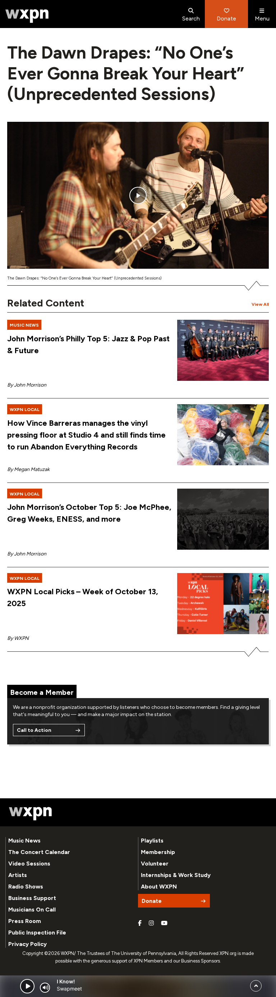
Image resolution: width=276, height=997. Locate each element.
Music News (24, 840)
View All (260, 304)
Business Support (32, 898)
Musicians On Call (32, 909)
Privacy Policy (27, 944)
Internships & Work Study (176, 875)
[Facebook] (140, 923)
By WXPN (18, 638)
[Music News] (223, 350)
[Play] (27, 986)
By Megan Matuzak (28, 469)
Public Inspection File (37, 932)
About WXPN (159, 886)
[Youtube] (164, 923)
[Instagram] (151, 923)
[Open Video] (138, 195)
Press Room (24, 921)
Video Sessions (29, 863)
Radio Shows (25, 886)
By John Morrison (26, 385)
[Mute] (45, 988)
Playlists (152, 840)
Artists (17, 875)
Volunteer (155, 863)
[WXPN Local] (223, 434)
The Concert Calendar (39, 852)
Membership (158, 852)
